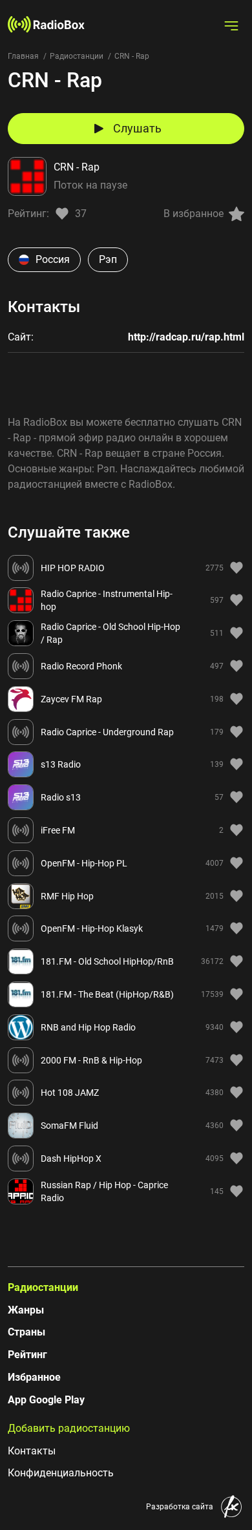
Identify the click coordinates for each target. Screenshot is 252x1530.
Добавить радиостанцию (69, 1428)
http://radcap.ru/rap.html (186, 337)
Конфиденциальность (61, 1473)
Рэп (108, 259)
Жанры (26, 1310)
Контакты (32, 1451)
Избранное (34, 1377)
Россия (53, 259)
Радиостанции (76, 56)
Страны (26, 1332)
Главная (23, 56)
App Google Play (46, 1400)
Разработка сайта (179, 1506)
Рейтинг (27, 1354)
